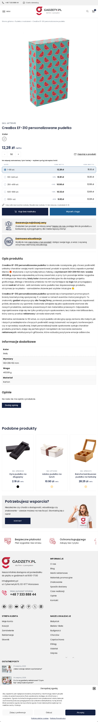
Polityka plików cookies (40, 718)
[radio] (4, 139)
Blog (52, 568)
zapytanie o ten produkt (39, 242)
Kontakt (18, 521)
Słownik (5, 639)
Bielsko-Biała (56, 625)
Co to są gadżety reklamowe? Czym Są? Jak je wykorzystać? (28, 681)
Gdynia (53, 653)
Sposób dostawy (58, 586)
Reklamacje (8, 635)
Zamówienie (8, 630)
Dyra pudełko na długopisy (17, 475)
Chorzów (54, 635)
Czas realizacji (57, 591)
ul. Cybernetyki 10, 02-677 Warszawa (20, 584)
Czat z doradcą (32, 3)
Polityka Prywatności (58, 718)
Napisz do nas (59, 226)
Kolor (5, 134)
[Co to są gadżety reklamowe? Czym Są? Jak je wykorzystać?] (6, 681)
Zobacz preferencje (18, 712)
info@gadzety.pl (10, 581)
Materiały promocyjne (61, 577)
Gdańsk (54, 648)
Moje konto (7, 621)
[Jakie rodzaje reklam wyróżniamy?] (6, 669)
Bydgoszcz (55, 630)
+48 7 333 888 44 (12, 3)
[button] (94, 688)
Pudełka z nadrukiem (23, 21)
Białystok (54, 621)
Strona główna (8, 21)
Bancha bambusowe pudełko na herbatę (85, 475)
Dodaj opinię (11, 405)
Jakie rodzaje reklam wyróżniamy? (27, 669)
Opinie (53, 595)
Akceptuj (80, 712)
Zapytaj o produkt (86, 154)
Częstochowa (57, 639)
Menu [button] (8, 11)
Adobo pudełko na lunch (52, 475)
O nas (53, 564)
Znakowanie (56, 582)
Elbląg (53, 644)
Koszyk (95, 10)
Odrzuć (49, 712)
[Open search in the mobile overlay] (87, 11)
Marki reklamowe (59, 573)
